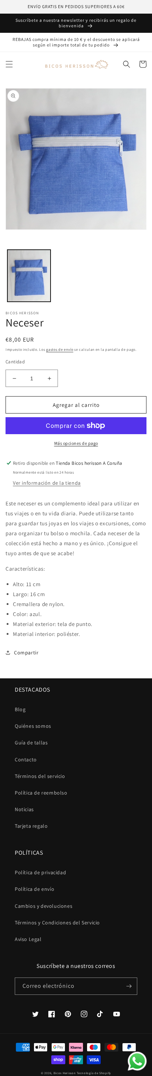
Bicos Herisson (64, 1073)
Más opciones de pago (76, 443)
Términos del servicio (40, 776)
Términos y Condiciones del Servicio (57, 922)
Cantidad (15, 362)
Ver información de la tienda (47, 483)
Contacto (26, 759)
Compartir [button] (26, 652)
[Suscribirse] (129, 986)
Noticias (24, 809)
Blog (20, 709)
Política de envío (34, 889)
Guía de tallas (31, 742)
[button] (9, 64)
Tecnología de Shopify (94, 1073)
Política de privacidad (40, 872)
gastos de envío (59, 349)
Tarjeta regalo (31, 826)
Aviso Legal (28, 939)
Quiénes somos (33, 726)
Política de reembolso (41, 792)
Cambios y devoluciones (43, 906)
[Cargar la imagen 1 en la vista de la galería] (29, 276)
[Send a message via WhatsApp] (137, 1061)
